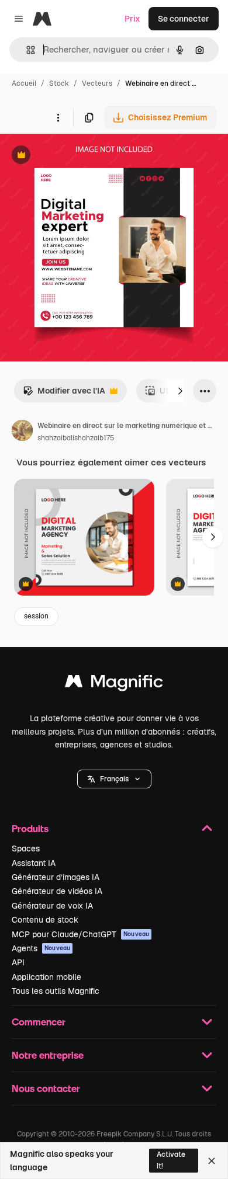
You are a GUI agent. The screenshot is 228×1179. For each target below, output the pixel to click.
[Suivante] (180, 390)
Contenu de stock (45, 919)
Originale (77, 156)
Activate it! (171, 1160)
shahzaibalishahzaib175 (76, 438)
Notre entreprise (48, 1055)
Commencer (38, 1021)
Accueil (24, 83)
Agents (41, 948)
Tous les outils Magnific (55, 991)
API (18, 962)
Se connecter (183, 18)
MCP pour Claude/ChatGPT (80, 934)
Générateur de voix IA (52, 905)
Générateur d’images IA (55, 877)
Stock (59, 83)
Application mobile (46, 977)
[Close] (211, 1161)
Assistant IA (34, 863)
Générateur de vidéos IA (57, 891)
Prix (132, 18)
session (36, 616)
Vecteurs (97, 83)
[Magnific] (114, 684)
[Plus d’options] (58, 117)
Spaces (26, 848)
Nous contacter (46, 1088)
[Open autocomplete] (26, 50)
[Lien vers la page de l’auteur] (22, 432)
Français (114, 779)
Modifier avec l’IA (64, 393)
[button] (114, 779)
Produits (30, 828)
